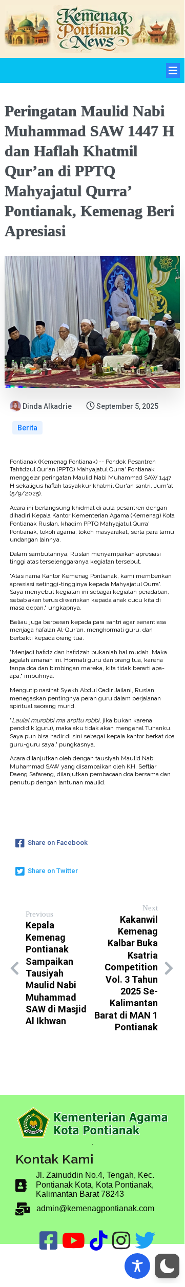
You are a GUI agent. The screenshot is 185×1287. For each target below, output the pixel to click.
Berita (27, 428)
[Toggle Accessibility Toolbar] (137, 1266)
